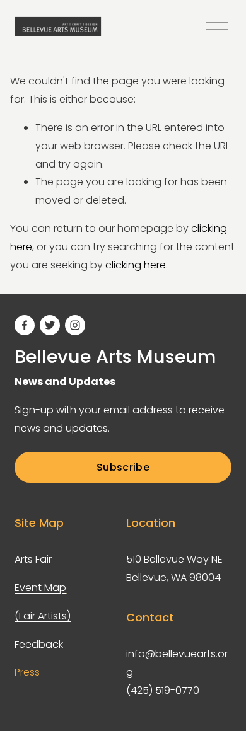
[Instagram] (75, 325)
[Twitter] (50, 325)
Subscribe (123, 467)
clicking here (135, 265)
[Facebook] (25, 325)
